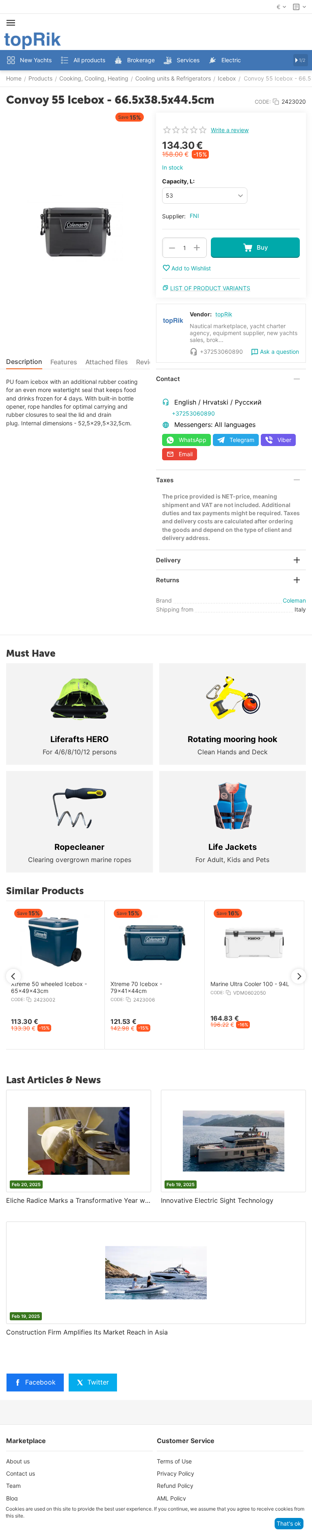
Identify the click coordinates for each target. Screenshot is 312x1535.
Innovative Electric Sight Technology (217, 1200)
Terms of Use (174, 1461)
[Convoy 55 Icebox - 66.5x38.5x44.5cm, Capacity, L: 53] (75, 228)
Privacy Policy (175, 1473)
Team (13, 1485)
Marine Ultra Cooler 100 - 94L (249, 984)
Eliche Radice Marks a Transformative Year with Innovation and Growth (78, 1200)
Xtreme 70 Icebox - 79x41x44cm (136, 987)
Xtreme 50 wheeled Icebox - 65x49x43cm (49, 987)
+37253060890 (193, 413)
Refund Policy (175, 1485)
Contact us (20, 1473)
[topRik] (32, 40)
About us (18, 1461)
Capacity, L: (178, 181)
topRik (223, 314)
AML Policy (171, 1498)
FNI (194, 215)
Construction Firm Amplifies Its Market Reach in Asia (87, 1332)
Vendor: (201, 314)
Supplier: (174, 216)
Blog (12, 1498)
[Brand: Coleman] (283, 144)
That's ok (289, 1523)
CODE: (263, 101)
